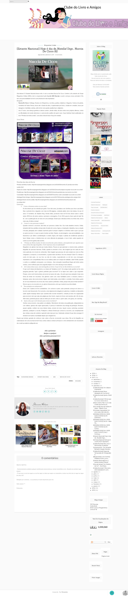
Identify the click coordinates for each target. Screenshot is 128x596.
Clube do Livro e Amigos (82, 7)
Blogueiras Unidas (50, 45)
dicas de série (104, 225)
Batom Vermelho (95, 233)
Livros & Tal (93, 509)
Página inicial (105, 556)
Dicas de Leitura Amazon (97, 212)
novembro (97, 381)
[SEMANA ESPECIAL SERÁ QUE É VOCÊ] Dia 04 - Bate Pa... (102, 421)
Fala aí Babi (105, 233)
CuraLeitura (93, 506)
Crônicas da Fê (106, 230)
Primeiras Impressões (96, 215)
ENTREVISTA (104, 207)
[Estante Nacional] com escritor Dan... (72, 446)
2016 (93, 488)
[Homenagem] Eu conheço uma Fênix (49, 446)
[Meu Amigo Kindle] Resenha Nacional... (27, 446)
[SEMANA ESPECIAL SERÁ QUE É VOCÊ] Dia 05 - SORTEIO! (101, 415)
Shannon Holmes (40, 404)
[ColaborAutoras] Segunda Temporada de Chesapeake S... (102, 453)
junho (95, 476)
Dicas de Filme (95, 225)
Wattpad (104, 204)
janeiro (96, 486)
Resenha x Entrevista (96, 223)
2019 (93, 373)
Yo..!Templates (63, 592)
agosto (96, 472)
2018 (93, 375)
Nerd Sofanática (106, 220)
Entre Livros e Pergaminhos (98, 508)
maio (95, 478)
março (96, 482)
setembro (97, 385)
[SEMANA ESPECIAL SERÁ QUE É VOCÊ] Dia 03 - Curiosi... (101, 426)
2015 (93, 490)
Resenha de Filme (95, 230)
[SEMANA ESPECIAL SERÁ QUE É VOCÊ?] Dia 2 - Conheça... (101, 432)
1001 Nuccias (94, 504)
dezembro (97, 379)
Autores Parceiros (95, 202)
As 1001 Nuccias (55, 96)
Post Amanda (94, 207)
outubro (96, 383)
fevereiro (96, 484)
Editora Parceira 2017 (96, 228)
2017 (93, 377)
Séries (106, 217)
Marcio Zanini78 (95, 220)
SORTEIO (106, 215)
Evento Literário (95, 210)
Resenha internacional (96, 217)
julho (95, 474)
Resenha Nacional (95, 204)
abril (95, 480)
